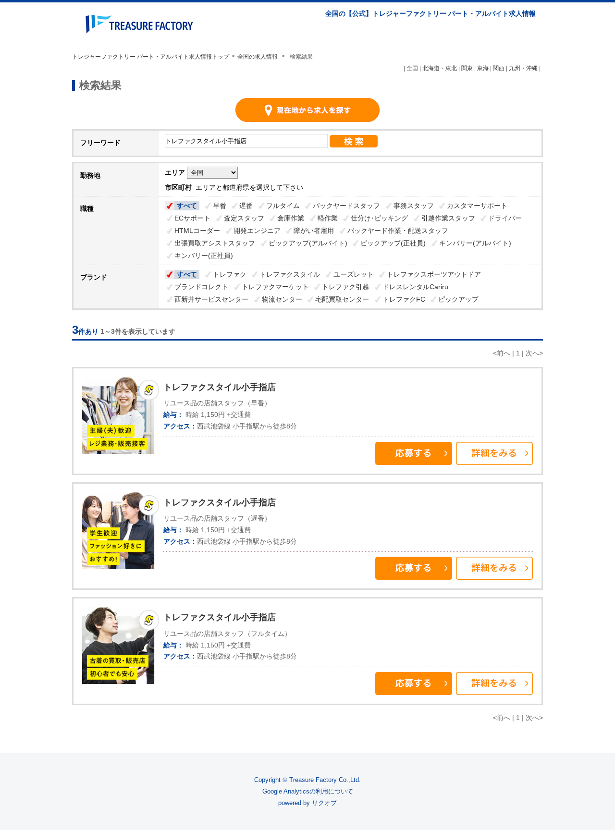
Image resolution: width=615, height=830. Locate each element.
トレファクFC (403, 299)
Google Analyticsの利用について (307, 791)
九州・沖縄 (523, 68)
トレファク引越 (345, 287)
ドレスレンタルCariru (415, 287)
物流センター (282, 299)
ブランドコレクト (201, 287)
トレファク (229, 274)
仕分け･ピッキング (379, 218)
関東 (467, 68)
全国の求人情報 (258, 56)
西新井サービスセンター (211, 299)
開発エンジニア (257, 230)
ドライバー (505, 218)
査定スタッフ (244, 218)
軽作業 (328, 218)
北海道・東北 (439, 68)
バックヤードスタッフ (346, 205)
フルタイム (283, 205)
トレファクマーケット (275, 287)
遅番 (246, 205)
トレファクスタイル (289, 274)
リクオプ (324, 802)
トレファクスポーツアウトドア (434, 274)
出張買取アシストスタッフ (214, 243)
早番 (219, 205)
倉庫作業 (290, 218)
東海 (483, 68)
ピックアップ (458, 299)
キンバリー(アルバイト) (475, 243)
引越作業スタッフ (448, 218)
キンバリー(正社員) (203, 255)
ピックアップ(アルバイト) (308, 243)
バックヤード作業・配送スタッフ (397, 230)
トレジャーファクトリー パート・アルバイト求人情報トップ (150, 56)
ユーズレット (353, 274)
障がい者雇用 (314, 230)
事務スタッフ (414, 205)
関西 (498, 68)
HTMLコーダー (197, 230)
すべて (187, 205)
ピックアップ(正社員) (393, 243)
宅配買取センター (342, 299)
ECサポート (192, 218)
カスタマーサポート (477, 205)
